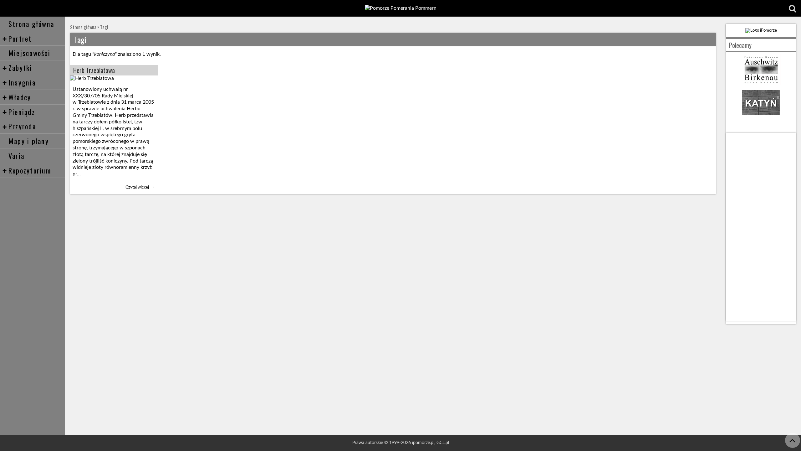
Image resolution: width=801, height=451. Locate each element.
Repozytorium (27, 170)
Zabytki (17, 67)
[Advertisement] (761, 227)
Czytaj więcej (137, 187)
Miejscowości (29, 53)
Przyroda (19, 126)
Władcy (17, 97)
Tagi (104, 27)
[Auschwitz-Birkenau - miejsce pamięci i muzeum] (760, 83)
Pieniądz (19, 111)
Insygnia (19, 82)
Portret (17, 38)
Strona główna (31, 23)
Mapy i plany (28, 141)
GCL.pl (442, 442)
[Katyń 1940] (760, 117)
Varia (16, 155)
